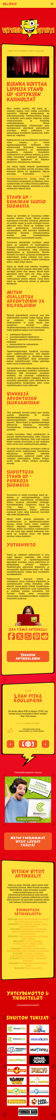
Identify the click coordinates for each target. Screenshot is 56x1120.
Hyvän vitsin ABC (33, 968)
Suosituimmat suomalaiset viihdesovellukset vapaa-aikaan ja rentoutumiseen (29, 931)
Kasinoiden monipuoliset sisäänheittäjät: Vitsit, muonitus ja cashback (28, 949)
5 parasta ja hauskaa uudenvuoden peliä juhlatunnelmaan (28, 954)
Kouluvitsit (20, 723)
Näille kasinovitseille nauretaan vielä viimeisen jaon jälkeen (32, 920)
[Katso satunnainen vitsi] (28, 744)
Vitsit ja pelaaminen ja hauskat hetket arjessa (33, 937)
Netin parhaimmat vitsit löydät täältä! (28, 841)
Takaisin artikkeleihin (28, 656)
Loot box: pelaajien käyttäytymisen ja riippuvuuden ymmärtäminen (28, 943)
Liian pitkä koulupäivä (28, 698)
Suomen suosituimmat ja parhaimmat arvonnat (28, 175)
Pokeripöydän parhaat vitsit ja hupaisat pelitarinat (33, 925)
